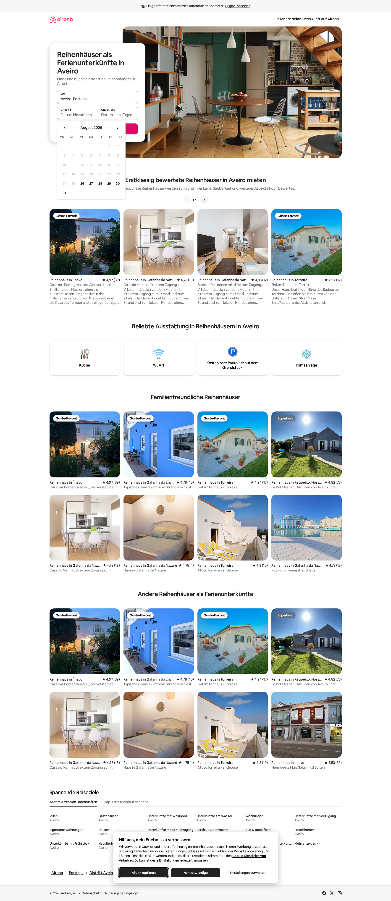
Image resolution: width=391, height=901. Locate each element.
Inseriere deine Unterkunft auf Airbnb (307, 19)
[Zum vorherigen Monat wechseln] (65, 127)
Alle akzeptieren (143, 873)
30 (118, 183)
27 (91, 183)
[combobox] (97, 99)
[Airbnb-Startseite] (61, 19)
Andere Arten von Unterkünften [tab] (73, 802)
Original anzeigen (237, 6)
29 (109, 183)
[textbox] (77, 115)
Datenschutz (91, 893)
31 (64, 193)
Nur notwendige (196, 873)
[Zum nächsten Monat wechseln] (117, 127)
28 (100, 183)
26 (82, 183)
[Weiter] (204, 200)
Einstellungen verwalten (247, 873)
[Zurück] (187, 200)
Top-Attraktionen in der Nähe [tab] (126, 802)
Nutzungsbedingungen (122, 893)
